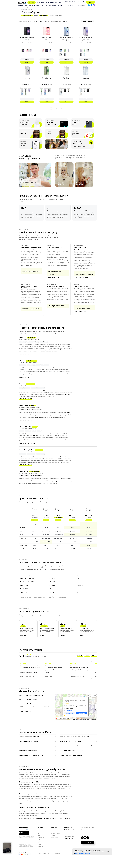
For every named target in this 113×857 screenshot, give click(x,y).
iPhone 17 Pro (31, 818)
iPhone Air (50, 818)
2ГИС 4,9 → (87, 655)
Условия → (42, 635)
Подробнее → (23, 635)
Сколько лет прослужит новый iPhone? (30, 746)
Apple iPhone (29, 7)
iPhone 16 (61, 818)
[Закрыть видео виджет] (11, 842)
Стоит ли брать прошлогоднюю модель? (71, 741)
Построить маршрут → (25, 711)
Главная (23, 7)
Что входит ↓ (83, 635)
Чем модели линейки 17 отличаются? (29, 741)
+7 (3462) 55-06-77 (31, 703)
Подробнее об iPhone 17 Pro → (26, 420)
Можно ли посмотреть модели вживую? (71, 755)
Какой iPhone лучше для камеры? (28, 750)
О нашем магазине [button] (60, 184)
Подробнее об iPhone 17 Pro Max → (27, 443)
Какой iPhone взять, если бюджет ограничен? (31, 755)
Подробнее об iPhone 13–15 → (26, 486)
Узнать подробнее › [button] (79, 146)
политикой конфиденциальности (82, 853)
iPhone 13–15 (67, 818)
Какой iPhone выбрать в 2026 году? (29, 736)
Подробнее (34, 520)
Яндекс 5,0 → (80, 655)
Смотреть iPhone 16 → (26, 313)
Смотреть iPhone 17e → (26, 276)
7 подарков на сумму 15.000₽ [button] (77, 142)
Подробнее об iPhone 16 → (25, 464)
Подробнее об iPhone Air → (25, 398)
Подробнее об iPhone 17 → (25, 377)
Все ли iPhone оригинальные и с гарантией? (72, 750)
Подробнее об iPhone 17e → (25, 354)
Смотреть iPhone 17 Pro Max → (81, 277)
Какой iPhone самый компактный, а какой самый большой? (76, 746)
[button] (31, 2)
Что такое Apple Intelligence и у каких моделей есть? (74, 736)
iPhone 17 (46, 818)
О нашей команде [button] (79, 184)
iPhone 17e (55, 818)
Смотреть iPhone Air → (52, 310)
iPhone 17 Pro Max (39, 818)
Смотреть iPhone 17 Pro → (53, 277)
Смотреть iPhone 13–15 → (80, 311)
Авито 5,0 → (94, 655)
